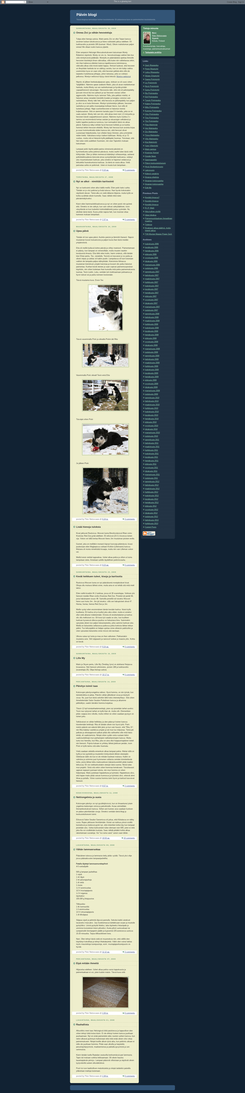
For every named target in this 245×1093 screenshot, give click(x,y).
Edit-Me (148, 188)
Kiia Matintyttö (151, 142)
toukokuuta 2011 (152, 454)
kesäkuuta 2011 (151, 457)
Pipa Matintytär (151, 125)
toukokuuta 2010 (152, 412)
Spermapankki (151, 160)
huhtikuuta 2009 (151, 366)
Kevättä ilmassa (151, 201)
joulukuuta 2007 (151, 310)
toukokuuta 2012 (152, 496)
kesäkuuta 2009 (151, 373)
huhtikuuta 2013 (151, 524)
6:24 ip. (105, 519)
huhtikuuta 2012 (151, 492)
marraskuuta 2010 (152, 433)
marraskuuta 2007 (152, 307)
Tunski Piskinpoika (153, 100)
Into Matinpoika (151, 128)
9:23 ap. (105, 565)
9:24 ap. (105, 647)
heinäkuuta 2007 (152, 293)
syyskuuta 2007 (151, 300)
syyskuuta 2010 (151, 426)
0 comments (130, 170)
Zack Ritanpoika (151, 65)
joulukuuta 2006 (151, 268)
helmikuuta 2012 (152, 485)
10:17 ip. (105, 675)
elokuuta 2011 (150, 464)
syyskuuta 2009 (151, 384)
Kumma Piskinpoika (153, 111)
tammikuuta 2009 (152, 356)
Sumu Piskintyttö (152, 90)
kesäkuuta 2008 (151, 331)
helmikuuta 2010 (152, 401)
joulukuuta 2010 (151, 436)
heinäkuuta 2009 (152, 377)
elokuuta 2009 (151, 380)
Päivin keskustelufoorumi (155, 163)
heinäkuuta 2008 (152, 335)
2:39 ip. (105, 1076)
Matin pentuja (150, 149)
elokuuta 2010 (151, 422)
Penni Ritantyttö (151, 69)
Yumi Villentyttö (151, 146)
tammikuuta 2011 (152, 440)
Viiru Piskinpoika (152, 114)
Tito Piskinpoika (151, 121)
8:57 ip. (105, 786)
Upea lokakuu (150, 215)
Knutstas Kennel (152, 153)
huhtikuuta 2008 (151, 324)
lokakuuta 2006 (151, 261)
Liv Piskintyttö (151, 83)
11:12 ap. (106, 952)
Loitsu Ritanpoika (152, 72)
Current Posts (150, 527)
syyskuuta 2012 (151, 510)
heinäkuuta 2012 (152, 503)
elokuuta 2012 (151, 506)
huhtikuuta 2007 (151, 282)
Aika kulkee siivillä (152, 212)
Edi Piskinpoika (151, 97)
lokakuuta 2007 (151, 303)
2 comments (130, 786)
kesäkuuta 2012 (151, 499)
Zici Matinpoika (151, 132)
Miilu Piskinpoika (152, 107)
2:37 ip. (105, 220)
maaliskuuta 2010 (152, 405)
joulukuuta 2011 (151, 478)
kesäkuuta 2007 (151, 289)
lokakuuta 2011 (151, 471)
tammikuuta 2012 (152, 482)
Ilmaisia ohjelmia (152, 177)
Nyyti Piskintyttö (152, 86)
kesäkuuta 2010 (151, 415)
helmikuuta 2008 (152, 317)
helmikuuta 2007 (152, 275)
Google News (150, 156)
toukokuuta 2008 (152, 328)
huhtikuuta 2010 (151, 408)
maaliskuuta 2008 (152, 321)
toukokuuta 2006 (152, 244)
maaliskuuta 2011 (152, 447)
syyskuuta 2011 (151, 468)
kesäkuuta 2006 (151, 247)
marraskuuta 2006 (152, 265)
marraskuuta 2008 (152, 349)
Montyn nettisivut (124, 77)
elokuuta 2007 (151, 296)
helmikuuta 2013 (152, 520)
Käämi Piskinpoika (152, 104)
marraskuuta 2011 (152, 475)
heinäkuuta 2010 (152, 419)
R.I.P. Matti (149, 208)
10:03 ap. (106, 838)
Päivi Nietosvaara (159, 36)
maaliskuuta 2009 (152, 363)
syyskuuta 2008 (151, 342)
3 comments (130, 519)
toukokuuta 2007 (152, 286)
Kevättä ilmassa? (152, 198)
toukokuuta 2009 (152, 370)
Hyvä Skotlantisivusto (154, 167)
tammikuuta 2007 (152, 272)
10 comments (129, 838)
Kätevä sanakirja (152, 174)
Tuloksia (148, 225)
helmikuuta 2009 (152, 359)
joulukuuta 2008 (151, 352)
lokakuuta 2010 (151, 429)
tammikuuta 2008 (152, 314)
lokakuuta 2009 (151, 387)
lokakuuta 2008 (151, 345)
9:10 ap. (105, 170)
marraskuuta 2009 (152, 391)
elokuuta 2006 (151, 254)
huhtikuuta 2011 (151, 450)
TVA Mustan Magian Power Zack (158, 234)
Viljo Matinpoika (151, 139)
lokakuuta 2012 (151, 513)
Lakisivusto (149, 170)
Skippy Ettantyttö (152, 76)
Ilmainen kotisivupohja (154, 181)
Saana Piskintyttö (152, 79)
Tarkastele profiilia (153, 52)
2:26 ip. (105, 1013)
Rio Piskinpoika (151, 93)
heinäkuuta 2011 (151, 461)
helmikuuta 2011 (151, 443)
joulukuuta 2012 (151, 517)
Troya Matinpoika (152, 135)
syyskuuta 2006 (151, 258)
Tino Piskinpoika (152, 118)
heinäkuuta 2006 (152, 251)
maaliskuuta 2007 (152, 279)
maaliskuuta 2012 (152, 489)
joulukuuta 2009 (151, 394)
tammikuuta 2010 (152, 398)
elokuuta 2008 (151, 338)
